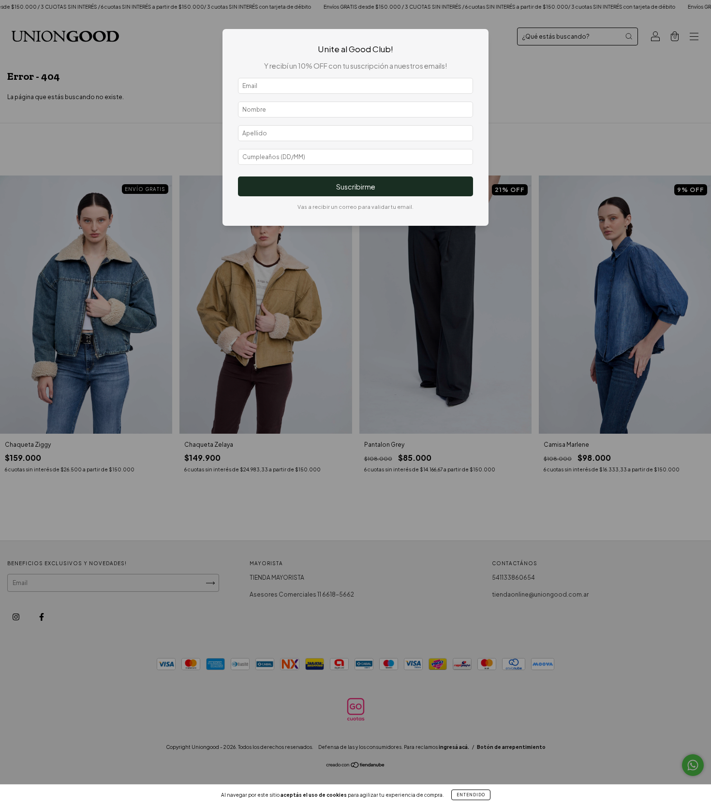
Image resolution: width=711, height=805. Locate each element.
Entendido (471, 794)
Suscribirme (355, 186)
